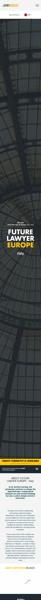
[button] (36, 589)
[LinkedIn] (37, 469)
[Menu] (37, 5)
